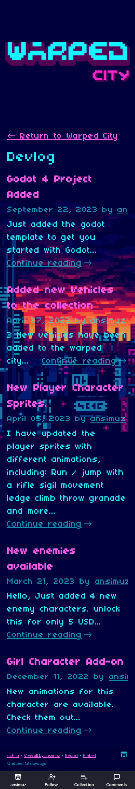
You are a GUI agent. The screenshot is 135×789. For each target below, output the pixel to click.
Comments (116, 784)
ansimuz (108, 320)
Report (71, 755)
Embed (89, 755)
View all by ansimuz (42, 755)
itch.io (13, 755)
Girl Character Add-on (65, 662)
